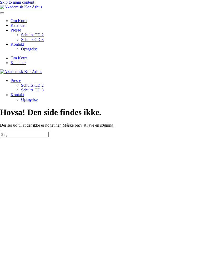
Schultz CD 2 (32, 35)
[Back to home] (21, 7)
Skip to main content (17, 2)
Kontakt (17, 44)
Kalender (18, 25)
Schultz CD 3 (32, 39)
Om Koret (19, 20)
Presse (16, 30)
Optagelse (29, 49)
